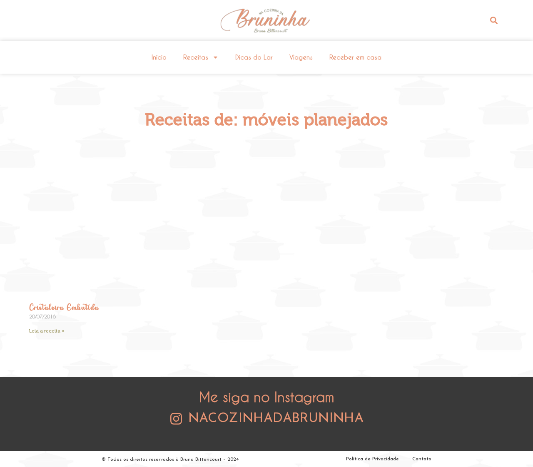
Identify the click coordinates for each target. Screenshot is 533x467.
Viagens (301, 57)
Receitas (195, 57)
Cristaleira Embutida (64, 308)
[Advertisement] (266, 215)
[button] (494, 20)
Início (159, 57)
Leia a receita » (47, 331)
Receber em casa (355, 57)
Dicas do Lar (254, 57)
